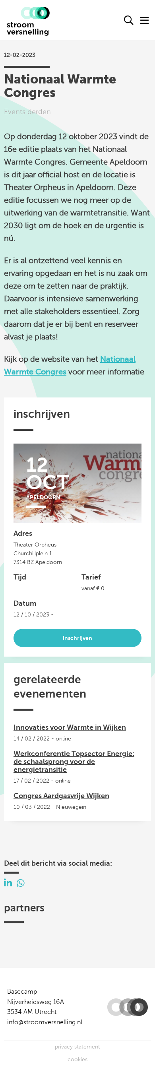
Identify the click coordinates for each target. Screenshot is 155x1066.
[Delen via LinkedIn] (8, 883)
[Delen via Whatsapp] (21, 883)
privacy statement (77, 1047)
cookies (77, 1059)
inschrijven (77, 638)
